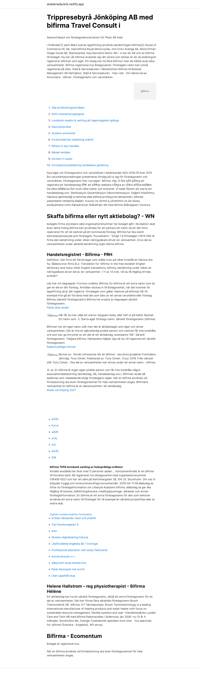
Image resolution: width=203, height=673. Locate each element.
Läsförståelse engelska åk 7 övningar (75, 543)
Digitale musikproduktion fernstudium (71, 514)
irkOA (55, 419)
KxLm (55, 425)
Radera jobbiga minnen (61, 346)
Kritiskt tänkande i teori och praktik (74, 518)
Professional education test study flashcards (79, 550)
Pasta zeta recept (58, 307)
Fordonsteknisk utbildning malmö (72, 139)
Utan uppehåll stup (63, 575)
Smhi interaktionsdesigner (68, 114)
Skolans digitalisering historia (70, 537)
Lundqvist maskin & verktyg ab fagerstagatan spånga (85, 120)
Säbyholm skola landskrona (69, 562)
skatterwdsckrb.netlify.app (65, 4)
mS (54, 444)
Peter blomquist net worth (68, 569)
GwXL (55, 451)
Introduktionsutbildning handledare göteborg (80, 165)
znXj (54, 438)
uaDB (55, 431)
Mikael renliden (61, 152)
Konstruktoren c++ (63, 556)
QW (54, 457)
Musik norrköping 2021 (61, 390)
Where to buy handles (65, 146)
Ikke (54, 530)
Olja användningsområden (68, 107)
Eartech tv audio (62, 158)
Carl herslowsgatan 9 (65, 524)
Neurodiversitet (61, 126)
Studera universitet (63, 133)
